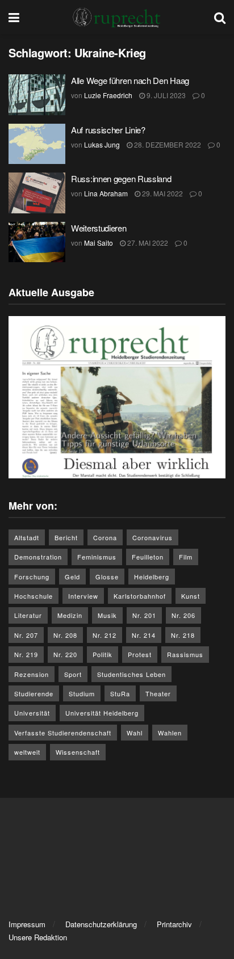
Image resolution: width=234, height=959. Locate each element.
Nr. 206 (183, 615)
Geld (72, 576)
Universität (32, 712)
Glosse (107, 576)
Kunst (190, 595)
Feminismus (96, 556)
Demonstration (38, 556)
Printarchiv (174, 924)
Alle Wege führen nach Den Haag (130, 80)
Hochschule (33, 595)
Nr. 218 (183, 635)
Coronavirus (152, 537)
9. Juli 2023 (165, 95)
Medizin (69, 615)
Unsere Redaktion (38, 937)
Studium (82, 693)
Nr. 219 (26, 654)
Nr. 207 (26, 635)
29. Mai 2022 (161, 193)
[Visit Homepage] (117, 17)
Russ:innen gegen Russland (121, 178)
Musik (107, 615)
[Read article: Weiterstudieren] (37, 242)
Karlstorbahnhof (140, 595)
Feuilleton (148, 556)
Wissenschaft (78, 751)
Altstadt (26, 537)
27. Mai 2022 (147, 242)
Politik (102, 654)
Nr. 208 (65, 635)
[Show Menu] (14, 17)
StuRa (120, 693)
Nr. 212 (104, 635)
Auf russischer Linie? (108, 130)
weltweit (27, 751)
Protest (140, 654)
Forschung (31, 576)
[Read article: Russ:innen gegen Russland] (37, 193)
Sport (73, 674)
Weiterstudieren (99, 228)
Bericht (66, 537)
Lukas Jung (102, 144)
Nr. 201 (144, 615)
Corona (105, 537)
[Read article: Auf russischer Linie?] (37, 144)
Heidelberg (151, 576)
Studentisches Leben (131, 674)
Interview (83, 595)
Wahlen (170, 732)
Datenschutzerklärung (101, 924)
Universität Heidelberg (102, 712)
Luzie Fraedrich (108, 95)
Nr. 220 (65, 654)
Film (186, 556)
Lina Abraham (106, 193)
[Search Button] (219, 17)
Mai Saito (98, 242)
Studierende (33, 693)
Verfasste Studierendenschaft (62, 732)
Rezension (31, 674)
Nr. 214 (144, 635)
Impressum (27, 924)
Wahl (135, 732)
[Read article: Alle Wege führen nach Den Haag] (37, 94)
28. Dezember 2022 (166, 144)
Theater (158, 693)
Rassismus (185, 654)
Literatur (28, 615)
